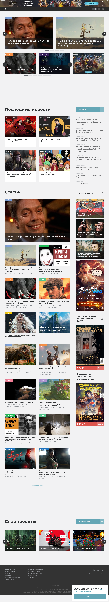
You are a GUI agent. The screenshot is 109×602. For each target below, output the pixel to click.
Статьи (13, 192)
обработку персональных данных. (88, 590)
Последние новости (28, 109)
